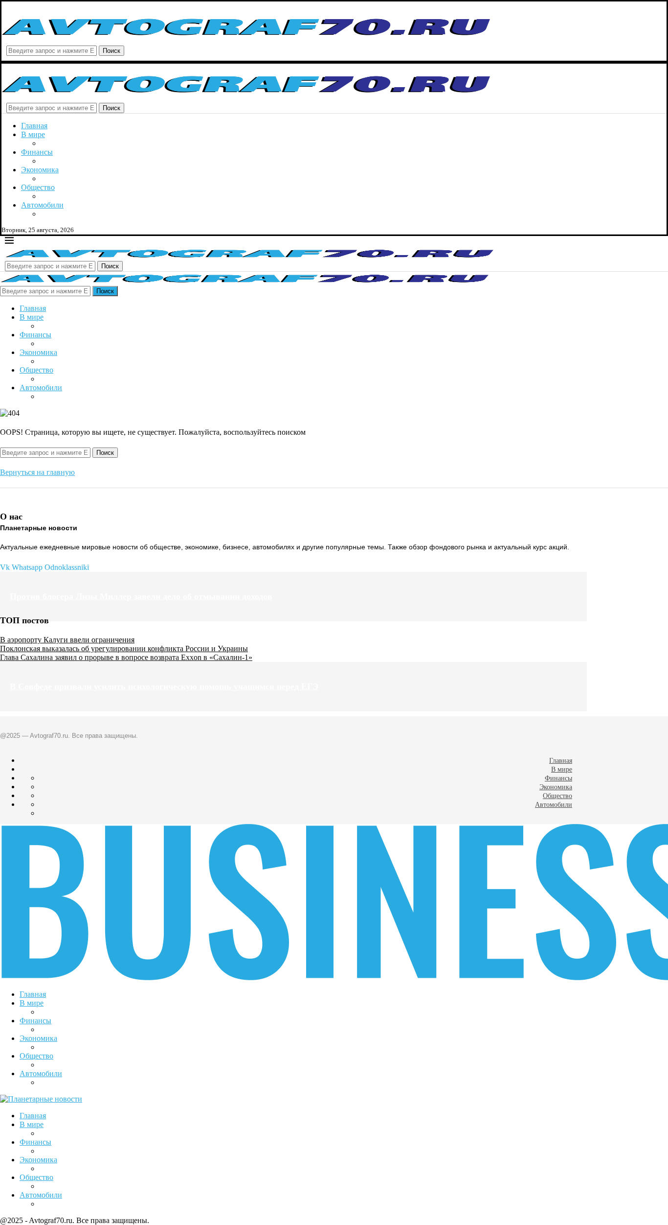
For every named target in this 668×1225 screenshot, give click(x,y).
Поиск (111, 50)
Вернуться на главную (37, 472)
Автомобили (42, 205)
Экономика (40, 169)
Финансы (37, 152)
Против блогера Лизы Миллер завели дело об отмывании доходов (141, 596)
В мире (33, 134)
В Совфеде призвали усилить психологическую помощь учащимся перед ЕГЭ (164, 686)
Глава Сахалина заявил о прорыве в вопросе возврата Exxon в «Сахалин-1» (126, 657)
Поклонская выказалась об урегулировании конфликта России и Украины (124, 648)
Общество (38, 187)
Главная (34, 125)
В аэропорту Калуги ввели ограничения (67, 640)
